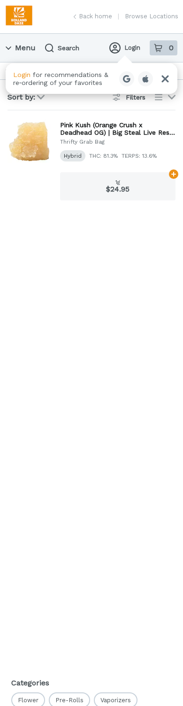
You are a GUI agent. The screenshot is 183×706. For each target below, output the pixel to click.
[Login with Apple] (145, 78)
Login (132, 47)
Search (68, 48)
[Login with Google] (126, 78)
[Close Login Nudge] (165, 79)
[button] (91, 78)
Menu (25, 47)
